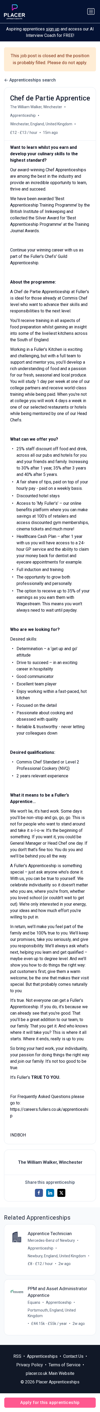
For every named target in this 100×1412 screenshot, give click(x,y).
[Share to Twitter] (61, 1193)
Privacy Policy (29, 1364)
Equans (34, 1302)
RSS (17, 1356)
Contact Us (73, 1356)
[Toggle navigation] (91, 11)
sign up (52, 29)
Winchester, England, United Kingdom (41, 124)
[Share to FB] (39, 1193)
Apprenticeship (23, 115)
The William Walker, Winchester (36, 107)
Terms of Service (65, 1364)
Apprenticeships (42, 1356)
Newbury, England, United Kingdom (57, 1256)
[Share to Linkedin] (50, 1193)
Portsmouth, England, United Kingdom (52, 1313)
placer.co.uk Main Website (50, 1373)
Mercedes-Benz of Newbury (51, 1240)
